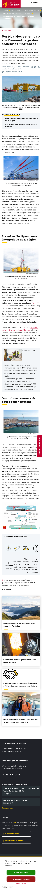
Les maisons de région (14, 841)
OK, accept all (22, 872)
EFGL (6, 306)
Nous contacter (12, 834)
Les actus (27, 13)
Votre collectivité (16, 10)
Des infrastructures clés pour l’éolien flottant (21, 126)
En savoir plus (7, 808)
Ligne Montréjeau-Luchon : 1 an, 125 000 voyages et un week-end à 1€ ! (20, 720)
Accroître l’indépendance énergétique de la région (21, 119)
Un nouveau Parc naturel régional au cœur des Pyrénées (19, 624)
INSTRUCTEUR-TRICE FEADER (15, 800)
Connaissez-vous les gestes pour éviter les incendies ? (19, 661)
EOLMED (35, 303)
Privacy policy (6, 887)
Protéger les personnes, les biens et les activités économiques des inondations (20, 684)
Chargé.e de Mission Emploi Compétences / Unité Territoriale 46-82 (21, 789)
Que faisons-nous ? (32, 10)
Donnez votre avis (39, 446)
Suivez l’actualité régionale (12, 13)
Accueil (5, 10)
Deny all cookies (22, 879)
